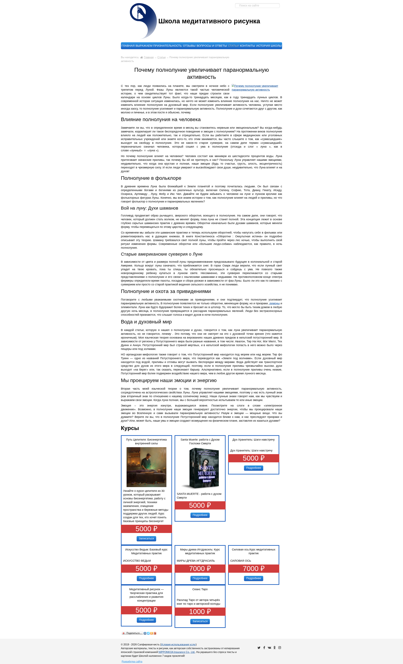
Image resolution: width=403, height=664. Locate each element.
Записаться (146, 538)
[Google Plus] (155, 633)
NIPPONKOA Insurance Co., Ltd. (177, 652)
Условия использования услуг (178, 644)
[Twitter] (148, 633)
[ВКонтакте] (145, 633)
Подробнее (200, 515)
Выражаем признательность (159, 45)
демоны (274, 303)
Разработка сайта (132, 661)
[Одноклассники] (151, 633)
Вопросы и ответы (212, 45)
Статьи (233, 45)
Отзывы (189, 45)
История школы (269, 45)
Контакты (247, 45)
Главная (128, 45)
